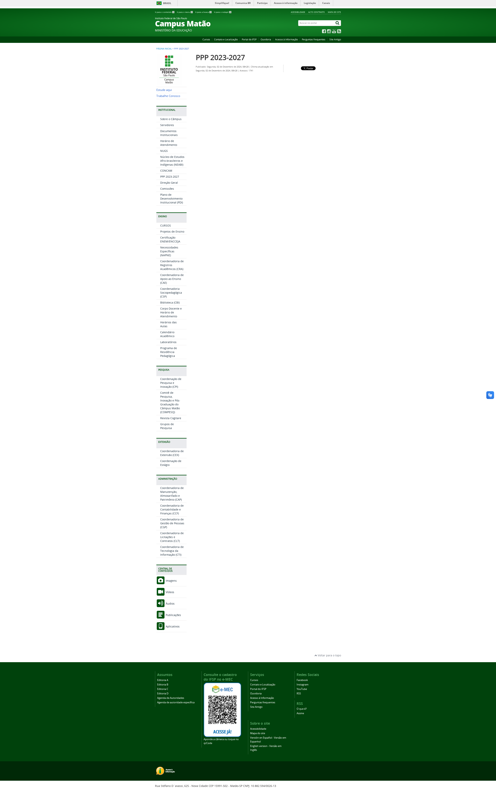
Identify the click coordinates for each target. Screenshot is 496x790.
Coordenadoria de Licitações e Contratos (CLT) (172, 537)
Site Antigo (335, 39)
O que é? (302, 708)
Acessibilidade (298, 12)
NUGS (164, 151)
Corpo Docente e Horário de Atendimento (171, 312)
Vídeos (169, 592)
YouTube (302, 689)
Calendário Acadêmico (167, 334)
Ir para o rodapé (222, 12)
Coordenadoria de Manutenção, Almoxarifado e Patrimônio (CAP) (172, 493)
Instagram (302, 684)
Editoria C (162, 689)
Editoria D (162, 693)
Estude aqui (164, 90)
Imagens (171, 580)
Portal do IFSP (249, 39)
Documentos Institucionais (169, 133)
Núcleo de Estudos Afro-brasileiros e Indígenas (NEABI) (172, 160)
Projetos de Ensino (172, 231)
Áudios (170, 603)
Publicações (173, 615)
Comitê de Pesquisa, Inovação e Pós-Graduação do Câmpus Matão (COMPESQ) (170, 402)
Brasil (167, 3)
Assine (300, 713)
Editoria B (162, 684)
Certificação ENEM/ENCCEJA (170, 239)
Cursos (206, 39)
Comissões (167, 188)
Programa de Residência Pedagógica (168, 352)
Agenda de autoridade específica (176, 702)
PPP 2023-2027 (169, 176)
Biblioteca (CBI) (170, 302)
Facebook (302, 680)
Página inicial (164, 48)
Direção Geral (169, 182)
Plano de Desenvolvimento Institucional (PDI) (171, 198)
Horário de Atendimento (168, 143)
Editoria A (162, 680)
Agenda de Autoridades (170, 698)
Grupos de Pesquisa (167, 426)
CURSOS (165, 225)
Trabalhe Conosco (168, 96)
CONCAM (166, 170)
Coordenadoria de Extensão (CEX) (172, 453)
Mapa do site (334, 12)
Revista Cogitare (170, 418)
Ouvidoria (266, 39)
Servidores (167, 125)
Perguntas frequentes (313, 39)
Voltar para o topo (329, 655)
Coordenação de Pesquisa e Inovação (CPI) (170, 383)
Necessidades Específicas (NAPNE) (169, 251)
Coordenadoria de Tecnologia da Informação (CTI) (172, 550)
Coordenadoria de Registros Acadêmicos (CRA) (172, 265)
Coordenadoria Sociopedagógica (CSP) (171, 292)
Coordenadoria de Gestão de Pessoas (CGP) (172, 523)
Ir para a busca (203, 12)
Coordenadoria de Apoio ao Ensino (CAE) (172, 279)
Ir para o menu (184, 12)
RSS (299, 693)
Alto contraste (316, 12)
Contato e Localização (226, 39)
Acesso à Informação (286, 39)
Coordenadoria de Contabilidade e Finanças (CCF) (172, 509)
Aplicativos (172, 626)
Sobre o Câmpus (171, 119)
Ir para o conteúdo (164, 12)
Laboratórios (168, 342)
